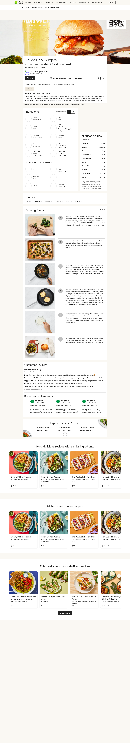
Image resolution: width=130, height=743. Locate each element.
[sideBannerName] (93, 119)
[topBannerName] (65, 15)
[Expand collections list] (65, 434)
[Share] (103, 78)
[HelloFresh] (18, 2)
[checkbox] (25, 67)
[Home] (22, 7)
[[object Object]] (99, 78)
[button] (50, 111)
